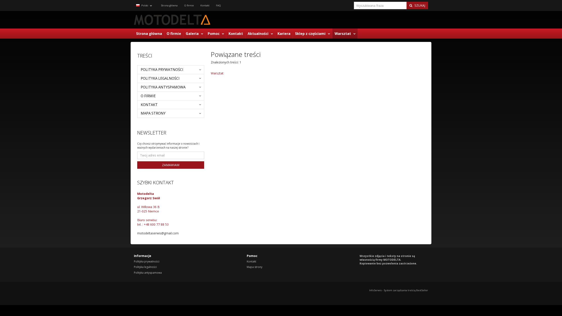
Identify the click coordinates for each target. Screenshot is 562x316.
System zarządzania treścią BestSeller (406, 290)
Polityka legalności (160, 78)
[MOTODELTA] (172, 20)
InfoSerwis (375, 290)
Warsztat (343, 33)
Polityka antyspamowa (163, 87)
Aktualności (258, 33)
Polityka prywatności (162, 69)
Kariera (283, 33)
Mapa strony (153, 113)
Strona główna (149, 33)
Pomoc (214, 33)
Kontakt (236, 33)
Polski (144, 5)
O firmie (174, 33)
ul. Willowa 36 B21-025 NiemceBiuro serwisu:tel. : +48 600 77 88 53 (153, 209)
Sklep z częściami (310, 33)
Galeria (192, 33)
